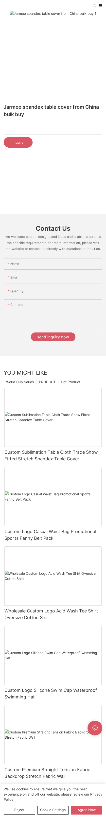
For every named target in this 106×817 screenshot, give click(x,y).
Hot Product (70, 382)
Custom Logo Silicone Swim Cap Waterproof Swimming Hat (50, 693)
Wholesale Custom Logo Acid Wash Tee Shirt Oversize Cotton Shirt (51, 614)
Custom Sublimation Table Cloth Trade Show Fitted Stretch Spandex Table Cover (51, 455)
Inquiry (18, 142)
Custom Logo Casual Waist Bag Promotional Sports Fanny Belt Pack (50, 535)
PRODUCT (47, 382)
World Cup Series (20, 382)
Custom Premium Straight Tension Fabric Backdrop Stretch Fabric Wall (47, 773)
